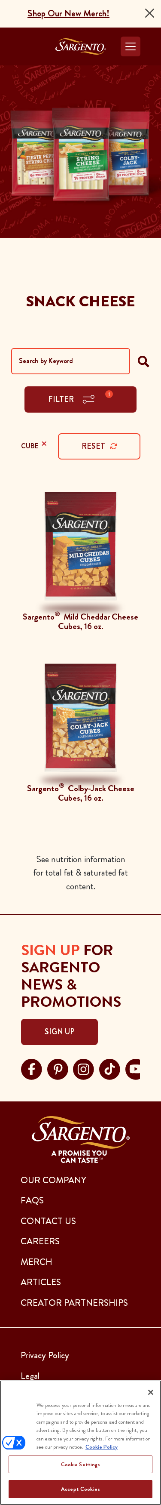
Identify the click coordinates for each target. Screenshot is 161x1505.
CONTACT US (48, 1221)
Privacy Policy (45, 1355)
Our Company (53, 1180)
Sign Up (59, 1031)
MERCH (36, 1261)
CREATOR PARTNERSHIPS (74, 1302)
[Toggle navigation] (130, 46)
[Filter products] (143, 361)
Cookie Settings (80, 1464)
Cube (32, 443)
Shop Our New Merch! (68, 13)
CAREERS (40, 1241)
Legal (30, 1375)
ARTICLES (41, 1282)
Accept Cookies (80, 1489)
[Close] (149, 13)
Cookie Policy (101, 1447)
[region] (80, 1442)
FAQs (32, 1200)
